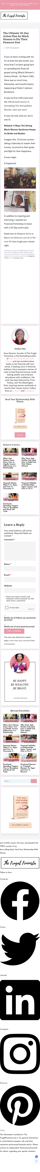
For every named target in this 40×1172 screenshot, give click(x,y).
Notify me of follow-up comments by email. (20, 619)
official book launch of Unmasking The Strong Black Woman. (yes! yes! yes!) (18, 105)
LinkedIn (17, 390)
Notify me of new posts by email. (19, 627)
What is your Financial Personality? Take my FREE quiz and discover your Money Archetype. (20, 4)
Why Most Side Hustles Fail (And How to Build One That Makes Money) (29, 462)
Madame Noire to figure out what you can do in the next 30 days (20, 237)
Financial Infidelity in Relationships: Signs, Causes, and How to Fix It (29, 486)
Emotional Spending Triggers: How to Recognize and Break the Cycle (10, 507)
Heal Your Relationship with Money (20, 360)
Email (7, 575)
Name (7, 564)
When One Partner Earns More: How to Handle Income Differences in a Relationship (9, 463)
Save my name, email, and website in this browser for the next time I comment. (20, 599)
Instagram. (30, 390)
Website (8, 586)
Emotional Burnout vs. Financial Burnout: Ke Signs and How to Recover (28, 768)
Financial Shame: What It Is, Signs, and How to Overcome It (10, 486)
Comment (9, 540)
